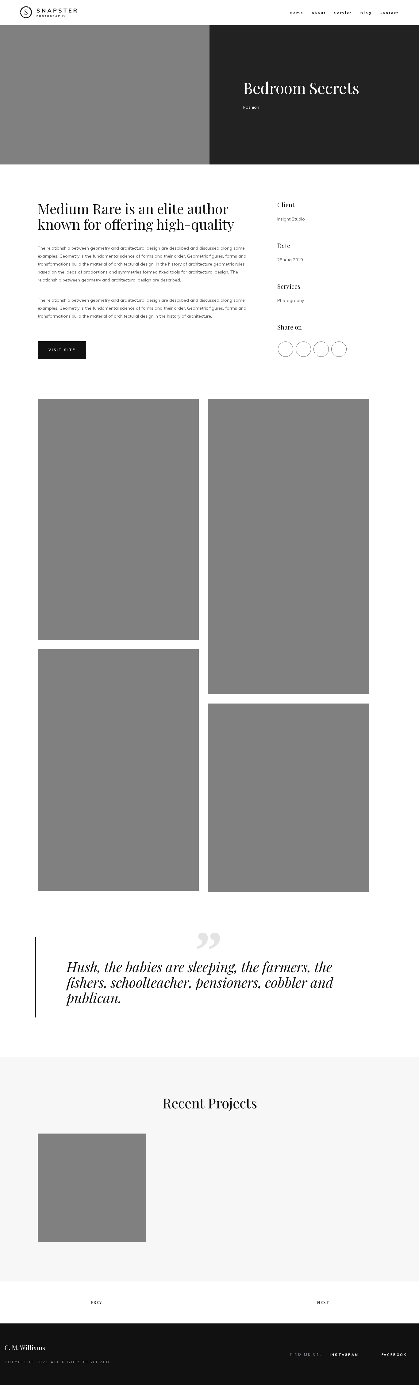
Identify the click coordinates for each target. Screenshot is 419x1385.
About (319, 13)
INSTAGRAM (344, 1355)
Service (343, 13)
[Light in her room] (92, 1188)
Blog (365, 13)
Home (296, 13)
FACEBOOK (394, 1355)
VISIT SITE (61, 350)
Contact (389, 13)
